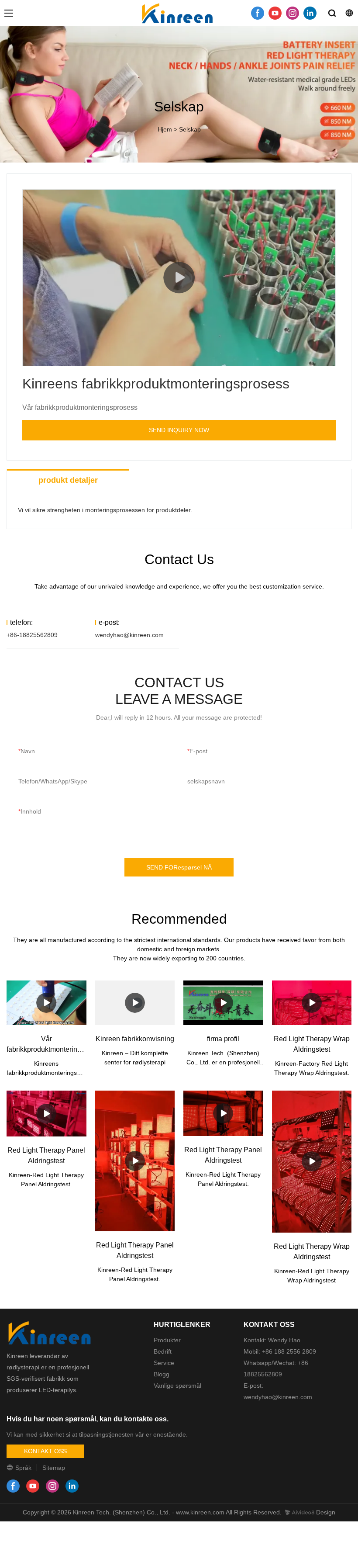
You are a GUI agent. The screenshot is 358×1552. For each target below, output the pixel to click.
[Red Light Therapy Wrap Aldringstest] (312, 1002)
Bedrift (163, 1351)
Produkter (167, 1340)
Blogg (161, 1374)
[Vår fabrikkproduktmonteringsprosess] (46, 1002)
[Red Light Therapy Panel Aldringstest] (46, 1113)
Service (164, 1362)
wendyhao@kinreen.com (129, 634)
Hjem (165, 129)
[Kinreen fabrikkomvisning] (135, 1002)
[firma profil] (223, 1002)
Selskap (190, 129)
